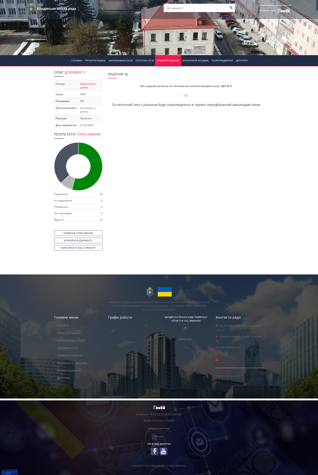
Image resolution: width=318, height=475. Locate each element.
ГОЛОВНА (76, 60)
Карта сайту (185, 338)
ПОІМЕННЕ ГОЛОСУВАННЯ (78, 233)
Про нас (158, 436)
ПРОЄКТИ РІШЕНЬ (95, 60)
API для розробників (158, 428)
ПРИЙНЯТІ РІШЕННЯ (168, 60)
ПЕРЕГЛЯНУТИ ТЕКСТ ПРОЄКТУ (78, 247)
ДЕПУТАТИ (242, 60)
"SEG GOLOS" (158, 465)
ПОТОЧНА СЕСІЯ (145, 60)
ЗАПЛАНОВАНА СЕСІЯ (121, 60)
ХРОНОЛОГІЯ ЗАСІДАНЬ (195, 60)
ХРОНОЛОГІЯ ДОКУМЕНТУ (78, 240)
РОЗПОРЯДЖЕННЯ (222, 60)
